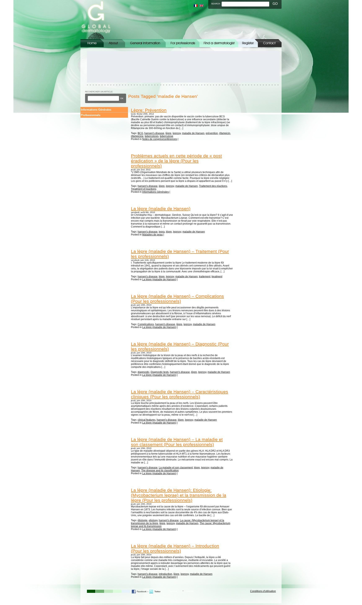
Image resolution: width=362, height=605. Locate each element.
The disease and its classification (160, 470)
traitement (204, 276)
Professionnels (90, 115)
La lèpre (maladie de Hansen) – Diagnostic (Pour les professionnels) (180, 346)
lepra (162, 231)
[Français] (196, 5)
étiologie (142, 520)
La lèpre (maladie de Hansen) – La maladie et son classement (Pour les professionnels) (177, 442)
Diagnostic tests (160, 372)
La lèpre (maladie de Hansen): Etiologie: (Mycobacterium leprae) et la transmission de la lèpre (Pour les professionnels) (178, 495)
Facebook (141, 591)
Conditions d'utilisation (263, 591)
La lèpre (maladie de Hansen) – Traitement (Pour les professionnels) (180, 254)
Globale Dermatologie (96, 19)
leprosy (177, 133)
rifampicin (224, 133)
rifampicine (137, 136)
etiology (153, 520)
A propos (114, 43)
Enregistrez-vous (248, 43)
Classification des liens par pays (218, 43)
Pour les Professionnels (182, 43)
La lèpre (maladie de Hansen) (160, 208)
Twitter (157, 591)
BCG (140, 133)
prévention (212, 133)
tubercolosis (152, 136)
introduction (165, 574)
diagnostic (143, 372)
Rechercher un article (99, 91)
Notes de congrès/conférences (159, 139)
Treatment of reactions (143, 188)
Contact (270, 43)
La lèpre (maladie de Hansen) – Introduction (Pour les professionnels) (175, 548)
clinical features (146, 419)
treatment (217, 276)
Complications (146, 324)
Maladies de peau (152, 234)
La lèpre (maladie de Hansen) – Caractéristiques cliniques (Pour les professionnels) (179, 394)
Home (92, 43)
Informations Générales (145, 43)
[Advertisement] (106, 67)
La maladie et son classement (176, 467)
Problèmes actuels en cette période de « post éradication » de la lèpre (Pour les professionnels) (176, 160)
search (215, 4)
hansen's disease (154, 133)
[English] (201, 5)
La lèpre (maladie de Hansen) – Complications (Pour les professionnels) (177, 299)
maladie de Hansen (193, 133)
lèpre (168, 133)
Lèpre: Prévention (149, 110)
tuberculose (166, 136)
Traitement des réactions (213, 186)
